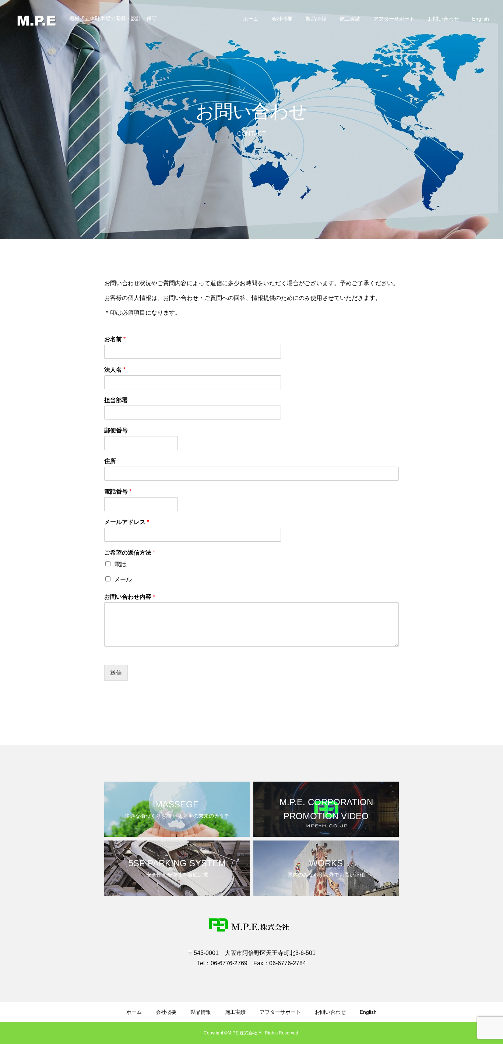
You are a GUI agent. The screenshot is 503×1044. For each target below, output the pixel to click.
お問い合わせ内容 (129, 597)
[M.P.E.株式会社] (37, 18)
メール (123, 579)
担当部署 (116, 400)
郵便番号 (116, 430)
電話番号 (117, 491)
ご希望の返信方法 (129, 552)
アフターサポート (394, 19)
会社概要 (282, 19)
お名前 (115, 339)
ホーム (250, 19)
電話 (120, 564)
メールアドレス (126, 522)
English (480, 19)
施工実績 (350, 19)
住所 (110, 461)
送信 (116, 672)
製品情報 (316, 19)
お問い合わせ (443, 19)
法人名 (115, 370)
